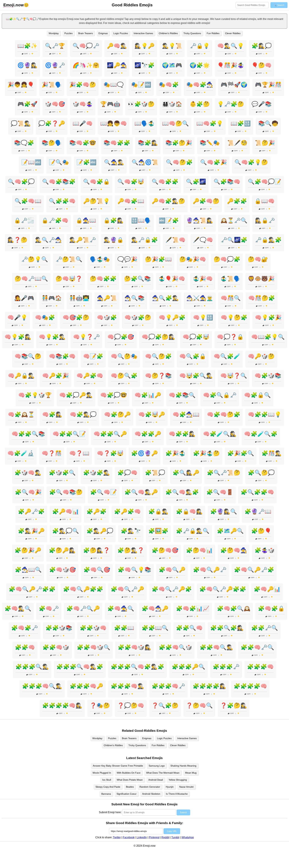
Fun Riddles (213, 33)
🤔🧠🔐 (258, 259)
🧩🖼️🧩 (158, 531)
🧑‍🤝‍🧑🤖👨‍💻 (79, 298)
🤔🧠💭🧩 (227, 259)
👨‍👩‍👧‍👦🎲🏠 (172, 104)
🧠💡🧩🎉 (268, 317)
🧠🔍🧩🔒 (192, 356)
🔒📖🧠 (265, 201)
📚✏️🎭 (210, 143)
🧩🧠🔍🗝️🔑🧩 (172, 589)
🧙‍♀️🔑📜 (107, 298)
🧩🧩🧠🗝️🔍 (257, 647)
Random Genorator (149, 786)
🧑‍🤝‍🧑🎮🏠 (52, 298)
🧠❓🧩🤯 (110, 453)
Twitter (117, 837)
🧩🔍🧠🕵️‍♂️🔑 (141, 492)
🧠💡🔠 (203, 317)
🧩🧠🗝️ (49, 608)
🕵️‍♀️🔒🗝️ (265, 220)
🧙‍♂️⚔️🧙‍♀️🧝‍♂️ (199, 298)
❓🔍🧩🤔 (165, 705)
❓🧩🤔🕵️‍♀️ (233, 705)
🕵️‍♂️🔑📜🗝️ (82, 240)
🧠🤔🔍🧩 (124, 376)
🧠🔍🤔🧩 (158, 356)
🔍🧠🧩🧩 (165, 182)
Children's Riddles (168, 33)
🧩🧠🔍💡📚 (134, 570)
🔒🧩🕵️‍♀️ (114, 220)
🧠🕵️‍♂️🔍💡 (230, 46)
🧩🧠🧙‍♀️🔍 (120, 608)
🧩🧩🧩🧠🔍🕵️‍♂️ (42, 686)
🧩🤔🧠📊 (199, 550)
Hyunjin (170, 786)
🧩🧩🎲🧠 (93, 628)
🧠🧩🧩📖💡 (264, 414)
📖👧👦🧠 (113, 123)
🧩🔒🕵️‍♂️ (158, 511)
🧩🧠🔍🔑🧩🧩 (83, 589)
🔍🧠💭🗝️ (86, 46)
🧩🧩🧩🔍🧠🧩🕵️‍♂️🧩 (137, 667)
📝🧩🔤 (86, 162)
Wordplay (54, 33)
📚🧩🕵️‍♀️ (148, 143)
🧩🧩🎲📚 (58, 628)
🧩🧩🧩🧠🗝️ (168, 686)
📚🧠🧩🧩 (117, 143)
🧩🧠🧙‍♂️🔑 (155, 608)
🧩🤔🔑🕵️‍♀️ (62, 550)
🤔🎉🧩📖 (158, 259)
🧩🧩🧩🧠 (260, 667)
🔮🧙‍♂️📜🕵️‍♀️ (199, 220)
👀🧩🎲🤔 (141, 104)
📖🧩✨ (27, 46)
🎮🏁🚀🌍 (234, 85)
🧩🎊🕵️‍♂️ (272, 453)
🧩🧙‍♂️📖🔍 (28, 570)
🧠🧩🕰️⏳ (21, 414)
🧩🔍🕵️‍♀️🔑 (186, 473)
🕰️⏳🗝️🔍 (234, 220)
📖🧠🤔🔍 (175, 123)
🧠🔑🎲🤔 (261, 356)
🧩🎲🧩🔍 (62, 473)
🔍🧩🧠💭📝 (264, 182)
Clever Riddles (232, 33)
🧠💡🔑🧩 (172, 317)
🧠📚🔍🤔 (28, 356)
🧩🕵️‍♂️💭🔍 (65, 531)
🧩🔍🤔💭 (261, 473)
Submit (183, 812)
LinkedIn (142, 837)
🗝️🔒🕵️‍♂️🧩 (268, 240)
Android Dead (155, 779)
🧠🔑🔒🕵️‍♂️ (21, 376)
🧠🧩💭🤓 (113, 395)
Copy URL (172, 831)
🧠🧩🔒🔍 (257, 395)
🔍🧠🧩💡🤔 (251, 162)
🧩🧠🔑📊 (267, 589)
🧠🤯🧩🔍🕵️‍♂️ (196, 376)
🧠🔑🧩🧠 (89, 376)
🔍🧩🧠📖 (28, 201)
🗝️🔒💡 (200, 46)
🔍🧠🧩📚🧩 (59, 182)
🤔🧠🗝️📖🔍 (31, 279)
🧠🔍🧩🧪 (227, 356)
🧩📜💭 (155, 473)
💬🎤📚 (262, 104)
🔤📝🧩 (169, 220)
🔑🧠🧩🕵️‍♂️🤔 (168, 201)
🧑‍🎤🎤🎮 (24, 298)
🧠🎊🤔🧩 (261, 298)
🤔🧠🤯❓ (69, 279)
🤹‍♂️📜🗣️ (230, 279)
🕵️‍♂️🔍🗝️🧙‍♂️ (48, 240)
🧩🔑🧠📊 (65, 511)
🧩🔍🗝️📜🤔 (223, 473)
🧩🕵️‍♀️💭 (262, 46)
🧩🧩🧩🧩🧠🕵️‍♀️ (62, 705)
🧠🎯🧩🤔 (76, 317)
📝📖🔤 (31, 162)
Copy (26, 54)
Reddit (165, 837)
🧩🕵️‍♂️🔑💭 (99, 531)
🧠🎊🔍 (231, 298)
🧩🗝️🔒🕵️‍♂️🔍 (192, 531)
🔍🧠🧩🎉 (213, 162)
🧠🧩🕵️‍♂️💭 (83, 414)
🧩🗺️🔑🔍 (230, 531)
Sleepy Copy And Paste (107, 786)
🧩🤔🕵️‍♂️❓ (130, 550)
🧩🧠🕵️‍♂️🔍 (18, 608)
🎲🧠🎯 (55, 104)
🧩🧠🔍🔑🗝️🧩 (254, 570)
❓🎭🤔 (100, 705)
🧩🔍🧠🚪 (219, 492)
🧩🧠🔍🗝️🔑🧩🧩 (222, 589)
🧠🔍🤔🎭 (124, 356)
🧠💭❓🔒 (230, 337)
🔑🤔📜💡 (96, 201)
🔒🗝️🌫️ (24, 220)
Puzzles (68, 33)
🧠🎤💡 (17, 317)
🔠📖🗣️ (141, 220)
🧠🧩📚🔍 (182, 395)
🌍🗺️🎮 (172, 65)
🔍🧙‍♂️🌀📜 (145, 162)
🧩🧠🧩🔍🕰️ (233, 608)
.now (13, 5)
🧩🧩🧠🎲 (55, 647)
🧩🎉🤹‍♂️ (175, 453)
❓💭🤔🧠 (130, 705)
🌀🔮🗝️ (55, 65)
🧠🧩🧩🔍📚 (28, 434)
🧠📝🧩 (93, 356)
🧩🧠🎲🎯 (62, 570)
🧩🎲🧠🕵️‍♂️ (28, 473)
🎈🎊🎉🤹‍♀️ (230, 65)
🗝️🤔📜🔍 (69, 259)
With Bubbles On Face (128, 772)
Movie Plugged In (102, 772)
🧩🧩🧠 (25, 647)
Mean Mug (191, 772)
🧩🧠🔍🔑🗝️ (209, 570)
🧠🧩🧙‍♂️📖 (186, 414)
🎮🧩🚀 (27, 104)
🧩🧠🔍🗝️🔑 (127, 589)
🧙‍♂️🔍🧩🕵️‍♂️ (165, 298)
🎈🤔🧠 (262, 65)
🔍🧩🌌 (196, 182)
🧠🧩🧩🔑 (147, 434)
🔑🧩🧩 (237, 201)
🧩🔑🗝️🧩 (31, 511)
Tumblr (175, 837)
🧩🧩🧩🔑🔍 (188, 667)
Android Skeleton (151, 793)
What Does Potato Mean (130, 779)
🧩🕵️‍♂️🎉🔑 (31, 531)
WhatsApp (187, 837)
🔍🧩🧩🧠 (62, 201)
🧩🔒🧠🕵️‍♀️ (189, 511)
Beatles (130, 786)
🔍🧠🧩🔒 (96, 182)
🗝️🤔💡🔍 (34, 259)
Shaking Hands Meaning (183, 765)
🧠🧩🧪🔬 (20, 453)
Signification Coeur (126, 793)
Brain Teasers (85, 33)
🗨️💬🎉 (127, 259)
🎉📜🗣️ (52, 85)
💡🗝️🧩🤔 (230, 104)
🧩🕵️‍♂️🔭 (131, 531)
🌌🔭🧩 (144, 65)
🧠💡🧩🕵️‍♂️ (52, 337)
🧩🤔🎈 (261, 531)
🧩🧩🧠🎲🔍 (93, 647)
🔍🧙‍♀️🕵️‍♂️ (114, 162)
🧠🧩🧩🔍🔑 (110, 434)
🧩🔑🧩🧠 (127, 511)
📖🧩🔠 (241, 123)
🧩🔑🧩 (96, 511)
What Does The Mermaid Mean (162, 772)
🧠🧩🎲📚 (268, 376)
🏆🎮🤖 (110, 104)
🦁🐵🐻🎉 (261, 279)
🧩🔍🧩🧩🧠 (257, 492)
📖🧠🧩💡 (209, 123)
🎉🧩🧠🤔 (82, 85)
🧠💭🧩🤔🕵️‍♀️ (158, 337)
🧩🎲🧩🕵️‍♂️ (96, 473)
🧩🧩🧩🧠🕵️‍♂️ (127, 686)
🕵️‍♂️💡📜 (172, 46)
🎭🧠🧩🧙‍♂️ (199, 85)
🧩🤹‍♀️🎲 (265, 550)
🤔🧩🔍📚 (137, 279)
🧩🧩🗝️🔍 (264, 628)
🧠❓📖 (79, 453)
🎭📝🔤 (141, 85)
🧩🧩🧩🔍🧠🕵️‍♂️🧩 (79, 667)
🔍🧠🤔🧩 (179, 162)
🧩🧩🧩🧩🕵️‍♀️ (209, 686)
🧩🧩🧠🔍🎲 (175, 647)
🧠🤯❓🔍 (233, 376)
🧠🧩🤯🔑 (151, 414)
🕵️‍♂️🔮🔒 (114, 240)
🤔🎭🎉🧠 (192, 259)
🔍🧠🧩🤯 (130, 182)
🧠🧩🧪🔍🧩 (260, 434)
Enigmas (103, 33)
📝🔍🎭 (59, 162)
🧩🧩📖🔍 (155, 628)
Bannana (106, 793)
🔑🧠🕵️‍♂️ (117, 46)
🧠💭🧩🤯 (196, 337)
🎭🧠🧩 (169, 85)
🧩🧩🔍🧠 (189, 628)
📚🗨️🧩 (24, 143)
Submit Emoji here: (110, 812)
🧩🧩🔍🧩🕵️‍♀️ (227, 628)
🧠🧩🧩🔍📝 (69, 434)
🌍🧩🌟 (200, 65)
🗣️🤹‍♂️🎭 (100, 259)
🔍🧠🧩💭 (21, 182)
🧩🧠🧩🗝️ (24, 628)
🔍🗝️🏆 (55, 46)
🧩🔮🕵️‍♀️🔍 (223, 511)
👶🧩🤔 (200, 104)
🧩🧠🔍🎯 (96, 570)
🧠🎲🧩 (107, 317)
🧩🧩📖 (124, 628)
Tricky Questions (192, 33)
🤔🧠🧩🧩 (103, 279)
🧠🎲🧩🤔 (137, 317)
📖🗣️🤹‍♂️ (144, 123)
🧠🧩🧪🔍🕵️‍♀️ (219, 434)
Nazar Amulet (186, 786)
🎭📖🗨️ (114, 85)
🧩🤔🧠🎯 (165, 550)
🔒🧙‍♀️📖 (86, 220)
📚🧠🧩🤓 (82, 143)
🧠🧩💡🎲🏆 (35, 395)
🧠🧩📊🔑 (147, 395)
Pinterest (154, 837)
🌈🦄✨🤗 (86, 65)
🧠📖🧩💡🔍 (268, 337)
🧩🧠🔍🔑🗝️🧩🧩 (32, 589)
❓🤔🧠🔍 (199, 705)
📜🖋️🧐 (237, 143)
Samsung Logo (157, 765)
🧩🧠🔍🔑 (172, 570)
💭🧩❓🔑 (51, 123)
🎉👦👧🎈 (20, 85)
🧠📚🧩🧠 (62, 356)
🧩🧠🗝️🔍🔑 (83, 608)
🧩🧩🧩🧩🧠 (250, 686)
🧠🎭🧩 (45, 317)
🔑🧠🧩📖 (130, 201)
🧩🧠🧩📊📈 (192, 608)
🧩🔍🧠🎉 (28, 492)
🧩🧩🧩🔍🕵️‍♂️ (32, 667)
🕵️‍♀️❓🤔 (17, 240)
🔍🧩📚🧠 (227, 182)
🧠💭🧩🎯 (120, 337)
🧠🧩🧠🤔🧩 (223, 414)
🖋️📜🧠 (175, 240)
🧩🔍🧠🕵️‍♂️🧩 (182, 492)
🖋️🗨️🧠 (203, 240)
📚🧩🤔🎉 (178, 143)
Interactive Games (143, 33)
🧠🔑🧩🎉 (55, 376)
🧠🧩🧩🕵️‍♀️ (182, 434)
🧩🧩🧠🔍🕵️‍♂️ (216, 647)
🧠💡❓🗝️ (86, 337)
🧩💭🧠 (127, 473)
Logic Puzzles (120, 33)
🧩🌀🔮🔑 (144, 453)
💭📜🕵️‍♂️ (21, 123)
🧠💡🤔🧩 (234, 317)
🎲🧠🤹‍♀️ (83, 104)
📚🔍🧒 (268, 123)
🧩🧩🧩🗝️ (226, 667)
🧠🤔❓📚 (158, 376)
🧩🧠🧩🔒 (271, 608)
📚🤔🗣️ (52, 143)
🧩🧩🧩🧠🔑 (86, 686)
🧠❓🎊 (52, 453)
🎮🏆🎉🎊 (268, 85)
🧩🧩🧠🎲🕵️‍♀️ (134, 647)
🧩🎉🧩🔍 (240, 453)
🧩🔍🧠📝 (103, 492)
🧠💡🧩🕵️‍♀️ (18, 337)
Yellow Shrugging (178, 779)
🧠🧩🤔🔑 (117, 414)
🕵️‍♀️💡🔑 (144, 46)
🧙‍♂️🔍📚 (134, 298)
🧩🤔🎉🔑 (28, 550)
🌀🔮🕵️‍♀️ (27, 65)
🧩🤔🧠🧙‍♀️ (233, 550)
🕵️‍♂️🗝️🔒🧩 (144, 240)
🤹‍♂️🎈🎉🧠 (171, 279)
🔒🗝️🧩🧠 (55, 220)
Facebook (129, 837)
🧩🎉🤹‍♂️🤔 (206, 453)
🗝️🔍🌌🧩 (234, 240)
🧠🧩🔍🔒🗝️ (219, 395)
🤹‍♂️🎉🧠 (203, 279)
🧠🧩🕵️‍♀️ (52, 414)
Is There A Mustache (177, 793)
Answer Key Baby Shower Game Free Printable (118, 765)
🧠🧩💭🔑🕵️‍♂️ (76, 395)
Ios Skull (106, 779)
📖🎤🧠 (83, 123)
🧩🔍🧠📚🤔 (66, 492)
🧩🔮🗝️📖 (258, 511)
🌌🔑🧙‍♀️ (117, 65)
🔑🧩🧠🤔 (206, 201)
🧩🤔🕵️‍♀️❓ (96, 550)
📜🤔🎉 (265, 143)
